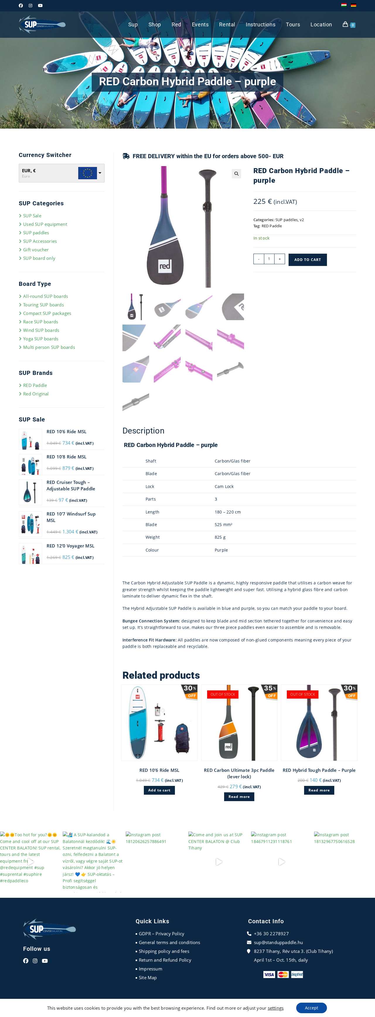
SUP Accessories (40, 241)
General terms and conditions (169, 942)
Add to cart (307, 259)
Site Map (148, 977)
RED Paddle (272, 225)
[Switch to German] (353, 5)
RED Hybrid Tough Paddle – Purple (319, 770)
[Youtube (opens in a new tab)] (40, 5)
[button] (236, 173)
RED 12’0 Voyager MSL (70, 546)
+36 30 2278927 (271, 933)
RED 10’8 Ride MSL (66, 457)
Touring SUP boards (43, 305)
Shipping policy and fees (164, 951)
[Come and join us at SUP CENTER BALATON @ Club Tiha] (218, 862)
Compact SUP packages (47, 313)
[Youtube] (45, 961)
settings (276, 1008)
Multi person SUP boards (49, 347)
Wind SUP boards (41, 330)
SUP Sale (32, 216)
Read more (239, 796)
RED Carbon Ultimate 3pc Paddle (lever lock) (239, 773)
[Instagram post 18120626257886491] (156, 862)
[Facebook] (25, 961)
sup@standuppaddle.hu (278, 942)
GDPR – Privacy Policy (161, 933)
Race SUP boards (40, 322)
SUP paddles (286, 219)
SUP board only (39, 258)
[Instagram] (35, 961)
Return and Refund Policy (165, 960)
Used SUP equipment (45, 224)
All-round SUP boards (45, 296)
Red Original (36, 394)
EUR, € (29, 170)
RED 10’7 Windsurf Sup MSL (71, 517)
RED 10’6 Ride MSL (159, 770)
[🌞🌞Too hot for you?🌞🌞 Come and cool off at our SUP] (30, 862)
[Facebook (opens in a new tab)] (22, 5)
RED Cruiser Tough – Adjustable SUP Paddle (71, 485)
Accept (311, 1008)
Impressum (150, 969)
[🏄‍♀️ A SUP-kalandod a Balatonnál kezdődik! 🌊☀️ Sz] (93, 862)
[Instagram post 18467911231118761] (281, 862)
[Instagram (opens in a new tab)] (30, 5)
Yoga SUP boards (40, 339)
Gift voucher (36, 249)
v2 (302, 219)
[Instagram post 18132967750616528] (344, 862)
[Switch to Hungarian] (344, 5)
